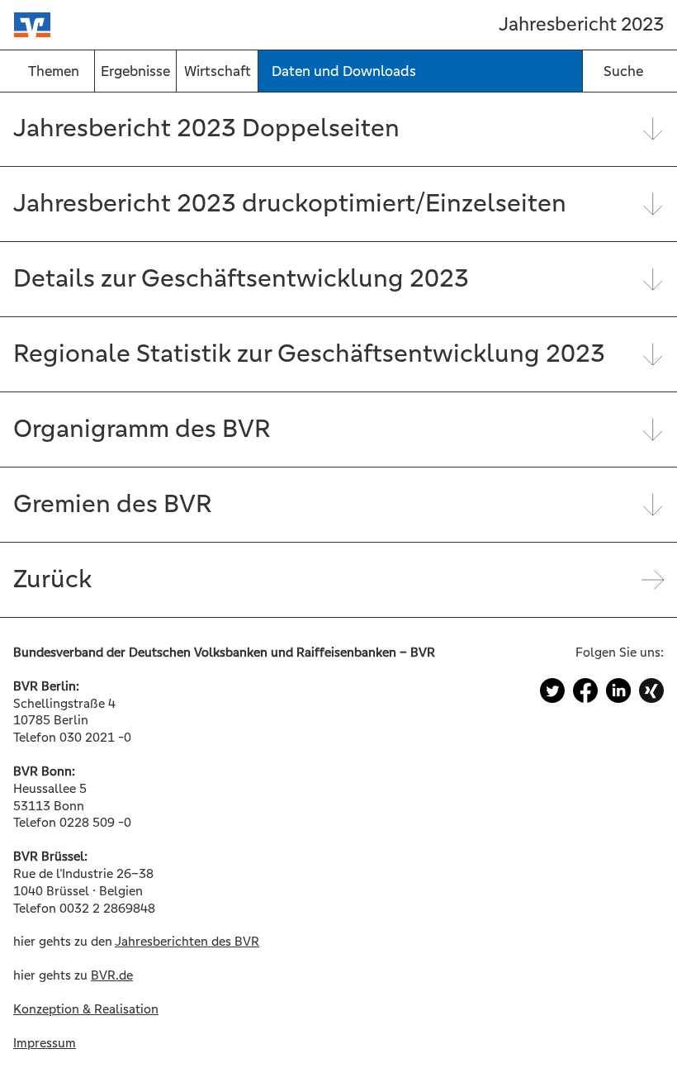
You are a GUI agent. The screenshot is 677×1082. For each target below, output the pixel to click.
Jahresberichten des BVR (187, 941)
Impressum (44, 1043)
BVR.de (112, 975)
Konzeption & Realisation (86, 1009)
